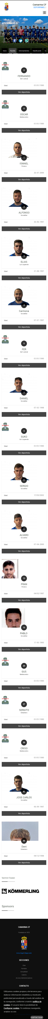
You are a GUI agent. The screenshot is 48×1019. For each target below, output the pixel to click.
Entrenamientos (24, 51)
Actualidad (24, 972)
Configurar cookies (11, 1008)
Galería (24, 975)
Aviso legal (20, 953)
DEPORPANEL (39, 7)
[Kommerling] (20, 891)
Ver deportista (24, 92)
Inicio (5, 51)
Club (24, 965)
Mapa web (28, 953)
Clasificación (37, 51)
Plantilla (12, 51)
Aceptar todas (36, 1017)
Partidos (24, 968)
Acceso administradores (24, 978)
